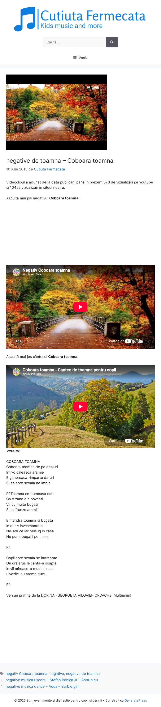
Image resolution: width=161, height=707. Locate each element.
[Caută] (112, 42)
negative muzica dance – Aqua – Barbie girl (42, 686)
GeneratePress (136, 700)
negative (56, 674)
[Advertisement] (80, 235)
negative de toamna (83, 674)
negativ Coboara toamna (26, 674)
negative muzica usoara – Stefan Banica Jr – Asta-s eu (52, 680)
